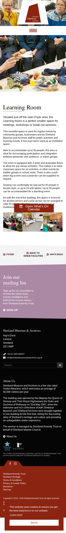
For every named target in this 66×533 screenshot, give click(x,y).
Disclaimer (8, 486)
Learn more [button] (16, 514)
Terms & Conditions (12, 480)
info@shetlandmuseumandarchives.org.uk (24, 358)
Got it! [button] (34, 522)
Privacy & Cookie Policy (14, 483)
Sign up (12, 310)
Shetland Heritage (12, 477)
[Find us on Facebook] (8, 463)
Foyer (10, 254)
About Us (11, 436)
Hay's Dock (56, 254)
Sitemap (7, 489)
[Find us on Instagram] (18, 463)
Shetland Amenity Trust (45, 426)
